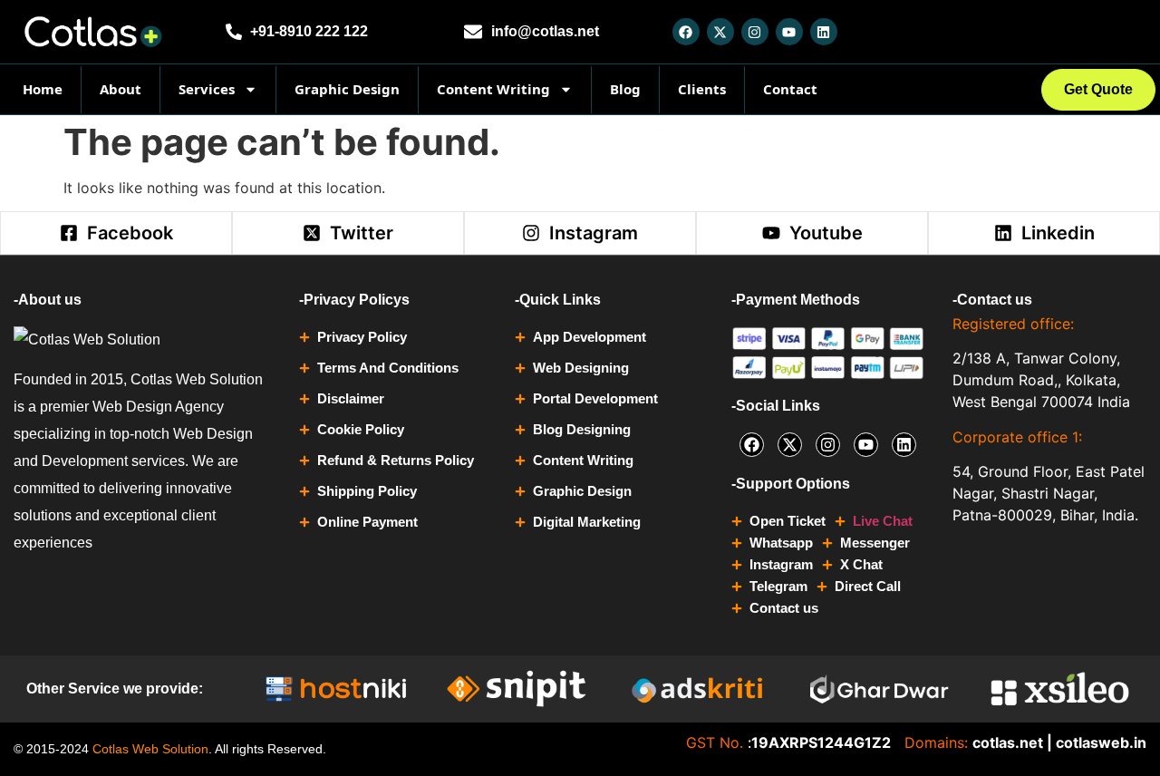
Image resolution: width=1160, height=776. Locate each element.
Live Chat (883, 521)
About (120, 89)
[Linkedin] (823, 31)
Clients (702, 89)
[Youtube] (789, 31)
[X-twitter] (720, 31)
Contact (790, 89)
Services (207, 89)
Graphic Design (347, 89)
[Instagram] (754, 31)
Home (43, 89)
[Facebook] (686, 31)
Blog (625, 89)
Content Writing (493, 89)
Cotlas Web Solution (150, 749)
